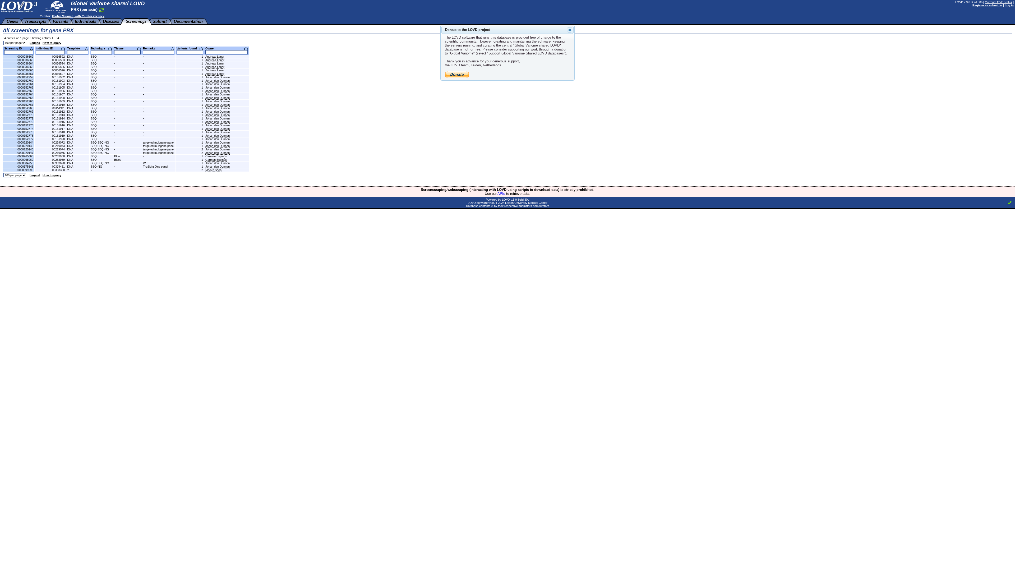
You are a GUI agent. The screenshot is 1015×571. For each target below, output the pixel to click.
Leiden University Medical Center (526, 202)
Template (75, 48)
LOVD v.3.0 (509, 199)
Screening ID (15, 48)
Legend (35, 42)
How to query (52, 42)
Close (569, 30)
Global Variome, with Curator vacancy (78, 16)
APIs (501, 194)
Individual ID (46, 48)
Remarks (151, 48)
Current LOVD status (998, 2)
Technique (100, 48)
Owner (212, 48)
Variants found (189, 48)
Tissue (120, 48)
